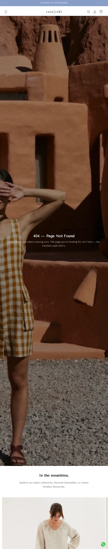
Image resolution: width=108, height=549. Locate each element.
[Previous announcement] (5, 3)
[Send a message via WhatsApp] (103, 544)
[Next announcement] (102, 3)
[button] (6, 12)
